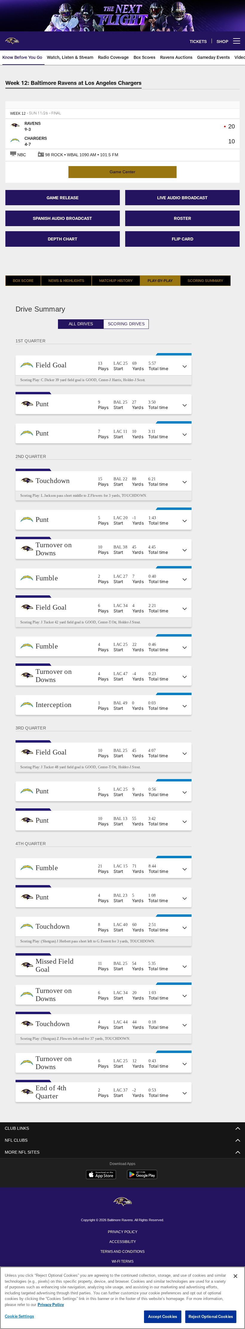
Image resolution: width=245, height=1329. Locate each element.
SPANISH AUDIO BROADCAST (62, 218)
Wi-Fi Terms (122, 1261)
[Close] (235, 1276)
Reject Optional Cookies (211, 1316)
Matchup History (116, 280)
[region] (122, 1298)
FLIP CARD (182, 238)
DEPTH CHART (62, 238)
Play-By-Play (160, 280)
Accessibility (122, 1241)
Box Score (23, 280)
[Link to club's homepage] (12, 38)
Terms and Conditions (122, 1251)
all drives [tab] (84, 323)
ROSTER (182, 218)
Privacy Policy (122, 1231)
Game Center (122, 171)
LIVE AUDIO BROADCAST (182, 197)
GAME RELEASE (63, 197)
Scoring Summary (205, 280)
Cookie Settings (19, 1316)
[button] (107, 365)
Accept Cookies (162, 1316)
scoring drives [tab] (130, 323)
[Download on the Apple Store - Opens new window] (101, 1175)
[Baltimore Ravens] (122, 1202)
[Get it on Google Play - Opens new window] (142, 1177)
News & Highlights (66, 280)
